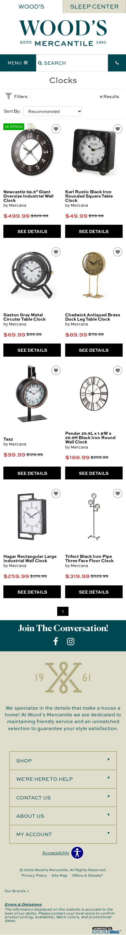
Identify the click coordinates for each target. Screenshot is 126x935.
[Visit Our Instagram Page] (71, 641)
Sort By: (12, 111)
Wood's (31, 6)
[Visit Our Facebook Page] (56, 641)
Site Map (59, 875)
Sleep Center (94, 6)
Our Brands (17, 890)
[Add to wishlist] (56, 128)
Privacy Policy (34, 875)
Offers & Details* (87, 875)
